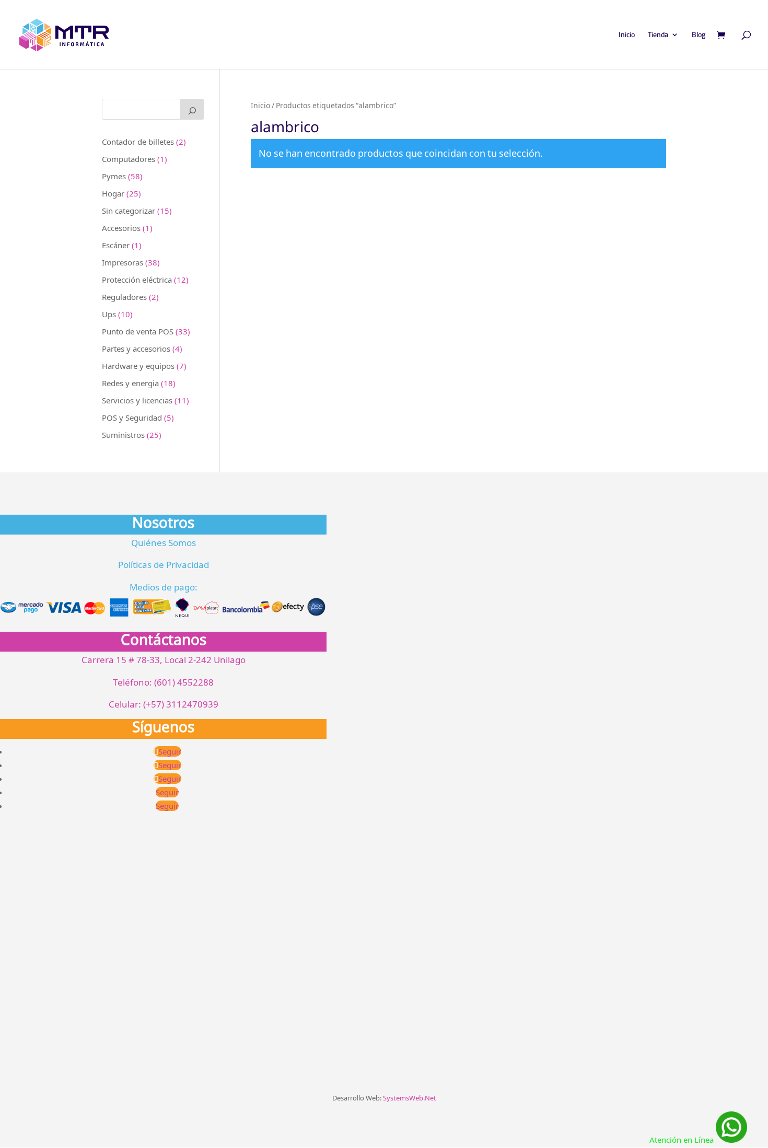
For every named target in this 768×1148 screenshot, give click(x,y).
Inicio (627, 36)
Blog (698, 36)
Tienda (658, 36)
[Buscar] (192, 109)
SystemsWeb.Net (409, 1098)
